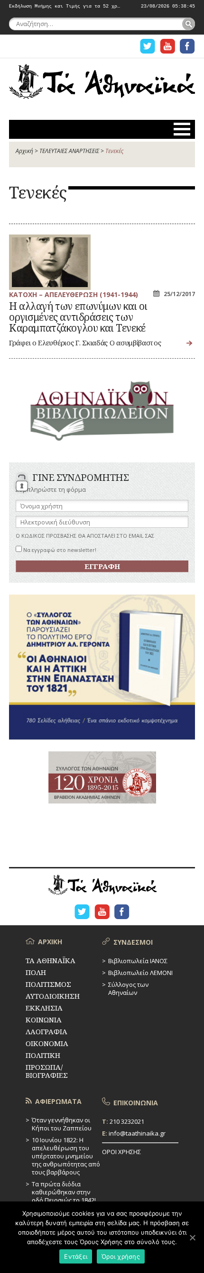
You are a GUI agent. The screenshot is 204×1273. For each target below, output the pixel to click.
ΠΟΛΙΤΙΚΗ (43, 1055)
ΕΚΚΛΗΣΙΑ (44, 1007)
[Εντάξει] (192, 1237)
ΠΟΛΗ (36, 972)
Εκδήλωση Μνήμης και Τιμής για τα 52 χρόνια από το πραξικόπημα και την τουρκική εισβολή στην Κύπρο (65, 6)
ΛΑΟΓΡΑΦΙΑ (46, 1031)
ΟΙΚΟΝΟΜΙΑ (47, 1043)
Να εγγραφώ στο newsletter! (59, 549)
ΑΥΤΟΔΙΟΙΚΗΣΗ (53, 996)
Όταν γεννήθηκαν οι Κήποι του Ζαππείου (62, 1124)
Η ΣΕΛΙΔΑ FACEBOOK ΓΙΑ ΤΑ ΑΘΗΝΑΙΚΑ (187, 46)
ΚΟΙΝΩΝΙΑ (44, 1019)
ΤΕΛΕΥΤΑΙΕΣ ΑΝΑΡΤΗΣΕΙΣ (69, 151)
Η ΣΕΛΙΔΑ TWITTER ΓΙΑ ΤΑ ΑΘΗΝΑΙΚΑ (147, 46)
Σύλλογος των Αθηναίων (128, 988)
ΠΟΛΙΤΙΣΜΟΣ (48, 984)
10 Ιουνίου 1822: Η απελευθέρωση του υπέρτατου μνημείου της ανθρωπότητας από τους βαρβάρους (66, 1156)
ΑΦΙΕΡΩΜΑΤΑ (58, 1101)
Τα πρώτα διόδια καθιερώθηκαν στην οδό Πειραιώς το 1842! (64, 1192)
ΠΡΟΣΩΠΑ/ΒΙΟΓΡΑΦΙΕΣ (47, 1071)
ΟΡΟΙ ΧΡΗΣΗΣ (121, 1151)
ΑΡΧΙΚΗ (50, 942)
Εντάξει (75, 1256)
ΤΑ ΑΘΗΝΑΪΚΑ (102, 83)
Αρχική (24, 151)
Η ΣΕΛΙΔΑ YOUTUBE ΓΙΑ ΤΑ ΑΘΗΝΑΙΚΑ (167, 46)
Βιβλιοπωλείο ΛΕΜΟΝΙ (140, 972)
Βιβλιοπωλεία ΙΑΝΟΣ (137, 961)
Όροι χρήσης (121, 1256)
